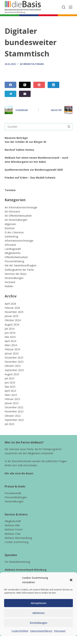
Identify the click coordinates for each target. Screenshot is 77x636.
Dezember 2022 (14, 407)
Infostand (10, 244)
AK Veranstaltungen (32, 64)
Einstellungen (38, 623)
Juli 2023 (9, 378)
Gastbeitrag (11, 236)
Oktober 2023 (13, 365)
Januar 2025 (11, 316)
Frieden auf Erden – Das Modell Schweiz (30, 177)
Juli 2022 (9, 424)
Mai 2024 (10, 337)
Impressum (60, 630)
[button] (71, 580)
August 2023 (12, 374)
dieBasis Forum (14, 529)
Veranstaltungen (14, 278)
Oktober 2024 (13, 320)
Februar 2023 (12, 399)
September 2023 (14, 370)
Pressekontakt (13, 493)
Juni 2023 (10, 382)
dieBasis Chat (12, 533)
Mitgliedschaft (13, 521)
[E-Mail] (25, 94)
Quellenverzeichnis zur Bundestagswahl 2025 (34, 169)
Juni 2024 (10, 332)
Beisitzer (10, 228)
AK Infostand (12, 211)
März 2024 (11, 345)
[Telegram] (10, 94)
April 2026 (10, 303)
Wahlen (9, 286)
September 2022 (14, 420)
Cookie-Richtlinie (19, 630)
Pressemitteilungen (16, 497)
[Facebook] (10, 85)
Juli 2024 (9, 328)
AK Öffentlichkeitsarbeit (18, 215)
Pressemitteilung (14, 261)
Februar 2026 (12, 307)
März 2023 (11, 395)
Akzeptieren (38, 603)
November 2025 (14, 312)
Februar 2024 (12, 349)
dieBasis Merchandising (18, 538)
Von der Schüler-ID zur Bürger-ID (25, 142)
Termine (10, 190)
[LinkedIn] (53, 85)
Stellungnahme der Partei (19, 269)
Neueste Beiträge (16, 138)
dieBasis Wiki (12, 525)
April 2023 (10, 390)
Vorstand (10, 282)
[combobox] (35, 126)
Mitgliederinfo (13, 253)
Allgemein (10, 224)
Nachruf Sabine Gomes (19, 149)
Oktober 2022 (13, 415)
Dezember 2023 (14, 357)
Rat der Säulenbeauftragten (21, 265)
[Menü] (70, 7)
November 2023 (14, 361)
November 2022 (14, 411)
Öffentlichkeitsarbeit (16, 257)
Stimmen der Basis (16, 274)
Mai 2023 (10, 386)
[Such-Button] (68, 126)
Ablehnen (38, 613)
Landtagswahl (13, 249)
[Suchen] (63, 7)
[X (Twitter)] (25, 85)
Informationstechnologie (19, 240)
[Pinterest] (39, 85)
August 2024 (12, 324)
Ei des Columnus (14, 232)
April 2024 (10, 341)
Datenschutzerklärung (41, 630)
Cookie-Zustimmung (16, 542)
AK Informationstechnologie (21, 207)
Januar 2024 (11, 353)
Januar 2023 (11, 403)
